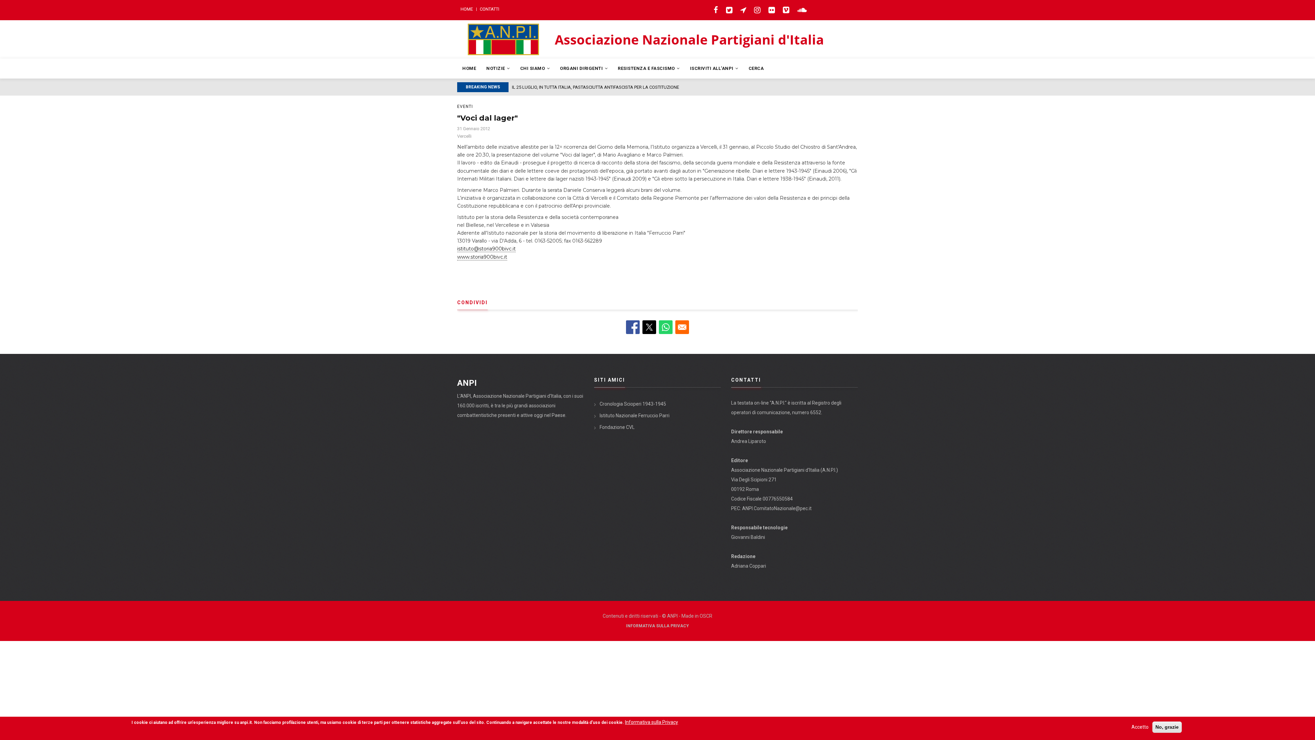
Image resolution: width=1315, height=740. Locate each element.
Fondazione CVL (617, 427)
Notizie (496, 68)
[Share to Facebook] (633, 327)
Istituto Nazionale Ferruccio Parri (634, 415)
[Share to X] (649, 327)
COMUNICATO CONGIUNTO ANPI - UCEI (550, 87)
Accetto (1140, 727)
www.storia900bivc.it (482, 257)
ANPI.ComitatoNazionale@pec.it (777, 508)
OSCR (706, 616)
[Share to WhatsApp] (666, 327)
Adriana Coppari (748, 566)
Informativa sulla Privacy (657, 626)
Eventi (465, 106)
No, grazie (1167, 727)
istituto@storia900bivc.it (486, 249)
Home (467, 9)
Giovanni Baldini (748, 537)
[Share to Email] (682, 327)
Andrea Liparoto (748, 441)
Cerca (756, 68)
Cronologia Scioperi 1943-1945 (633, 404)
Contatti (489, 9)
